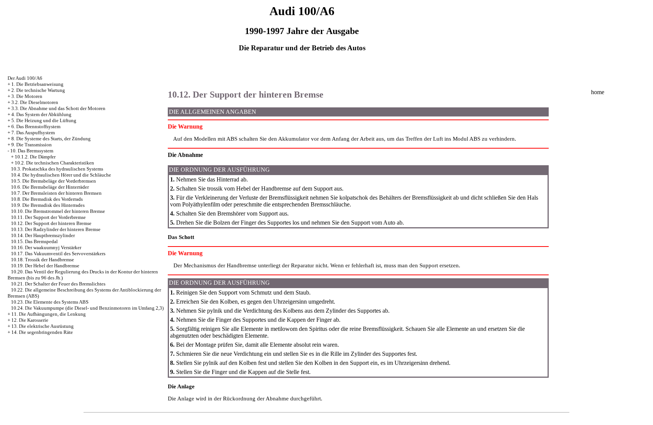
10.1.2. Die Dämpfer (35, 157)
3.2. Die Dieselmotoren (34, 102)
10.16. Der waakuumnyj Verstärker (46, 247)
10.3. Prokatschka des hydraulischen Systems (57, 169)
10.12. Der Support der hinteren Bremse (51, 223)
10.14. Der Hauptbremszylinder (43, 235)
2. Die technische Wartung (38, 90)
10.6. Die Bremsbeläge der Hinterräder (50, 187)
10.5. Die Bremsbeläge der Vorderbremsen (53, 181)
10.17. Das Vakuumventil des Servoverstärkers (58, 253)
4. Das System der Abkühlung (41, 114)
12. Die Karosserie (29, 320)
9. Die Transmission (31, 144)
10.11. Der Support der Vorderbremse (48, 217)
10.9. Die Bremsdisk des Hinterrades (48, 205)
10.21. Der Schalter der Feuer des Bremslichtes (58, 284)
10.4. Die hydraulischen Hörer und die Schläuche (61, 175)
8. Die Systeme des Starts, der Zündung (51, 138)
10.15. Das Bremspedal (34, 241)
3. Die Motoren (26, 96)
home (597, 92)
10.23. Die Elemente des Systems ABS (49, 302)
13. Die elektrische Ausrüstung (42, 326)
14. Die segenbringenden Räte (42, 332)
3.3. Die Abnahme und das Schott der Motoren (58, 108)
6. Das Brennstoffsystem (35, 126)
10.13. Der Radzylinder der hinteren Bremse (56, 229)
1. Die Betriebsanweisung (37, 84)
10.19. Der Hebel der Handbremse (45, 265)
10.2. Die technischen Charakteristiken (54, 163)
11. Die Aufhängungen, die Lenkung (48, 314)
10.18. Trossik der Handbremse (42, 259)
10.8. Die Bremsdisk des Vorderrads (47, 199)
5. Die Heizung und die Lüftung (43, 120)
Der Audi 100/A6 (25, 78)
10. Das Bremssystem (31, 151)
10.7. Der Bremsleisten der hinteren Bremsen (56, 193)
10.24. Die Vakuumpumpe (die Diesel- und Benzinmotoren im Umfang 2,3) (87, 308)
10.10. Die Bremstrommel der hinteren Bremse (58, 211)
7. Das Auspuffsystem (33, 132)
